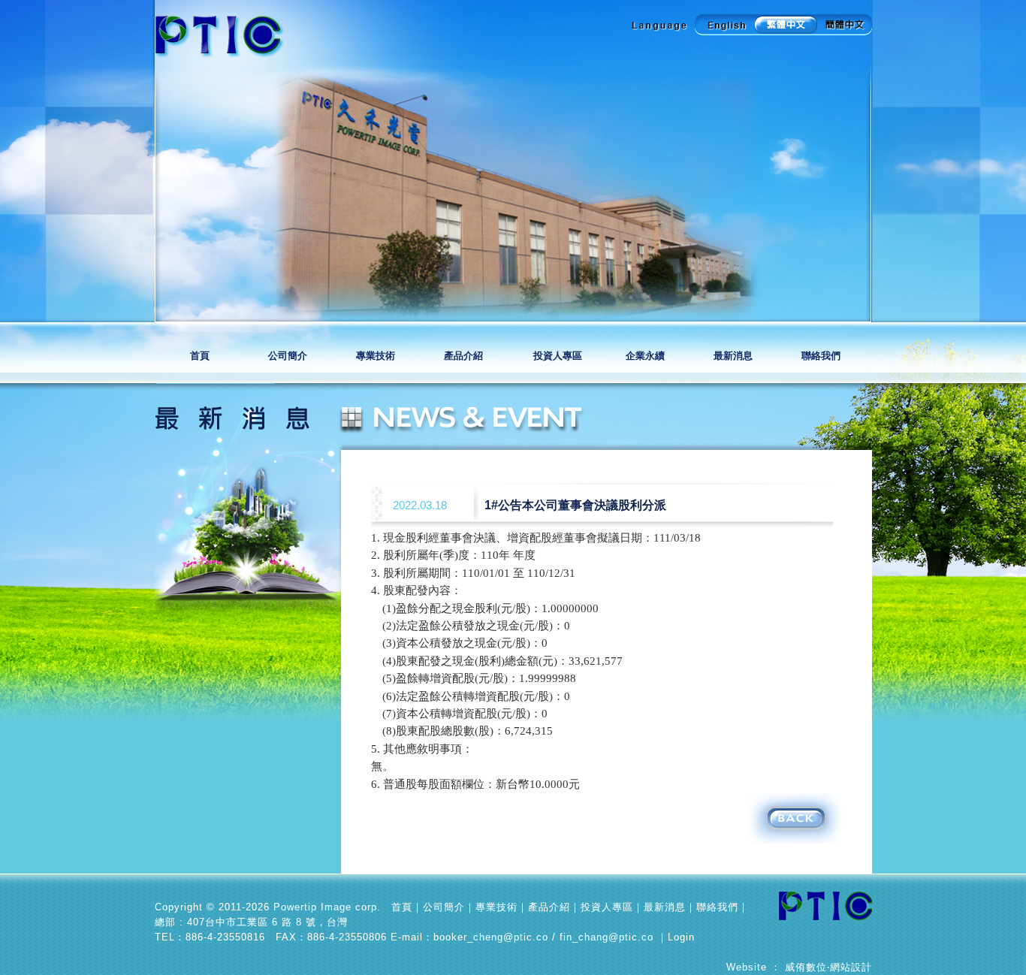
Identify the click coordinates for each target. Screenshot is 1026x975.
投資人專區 (559, 355)
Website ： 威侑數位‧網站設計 (799, 967)
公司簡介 (288, 355)
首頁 (200, 355)
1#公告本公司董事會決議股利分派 (575, 505)
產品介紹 (465, 355)
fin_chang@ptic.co (606, 937)
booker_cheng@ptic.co (490, 937)
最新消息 (733, 355)
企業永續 (645, 355)
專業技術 (377, 355)
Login (681, 937)
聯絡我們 (820, 355)
